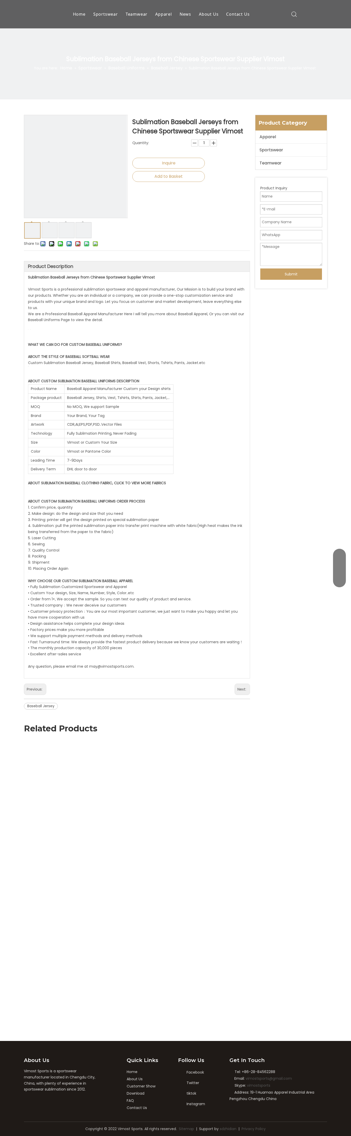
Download (135, 1093)
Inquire (169, 163)
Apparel (163, 14)
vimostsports (258, 1085)
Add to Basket (168, 176)
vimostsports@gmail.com (269, 1078)
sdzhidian (228, 1128)
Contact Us (238, 14)
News (185, 14)
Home (79, 14)
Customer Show (141, 1086)
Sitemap (186, 1128)
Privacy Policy (254, 1128)
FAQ (130, 1100)
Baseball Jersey (40, 706)
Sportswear (105, 14)
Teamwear (136, 14)
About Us (208, 14)
